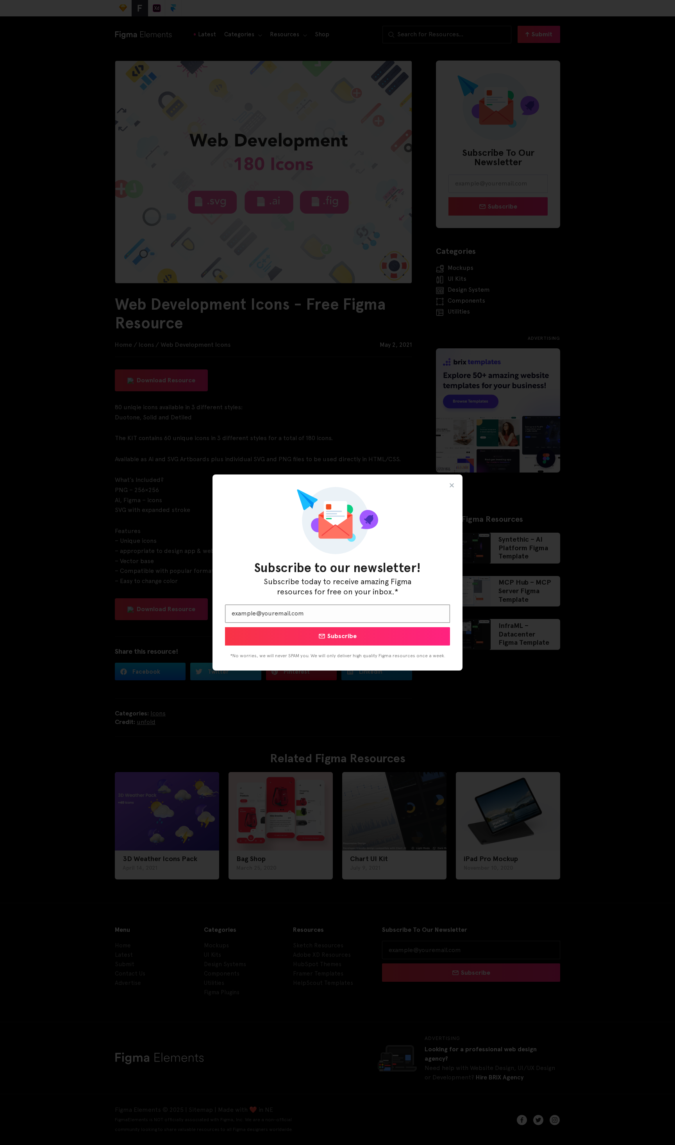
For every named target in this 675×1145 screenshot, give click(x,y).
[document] (337, 572)
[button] (452, 485)
